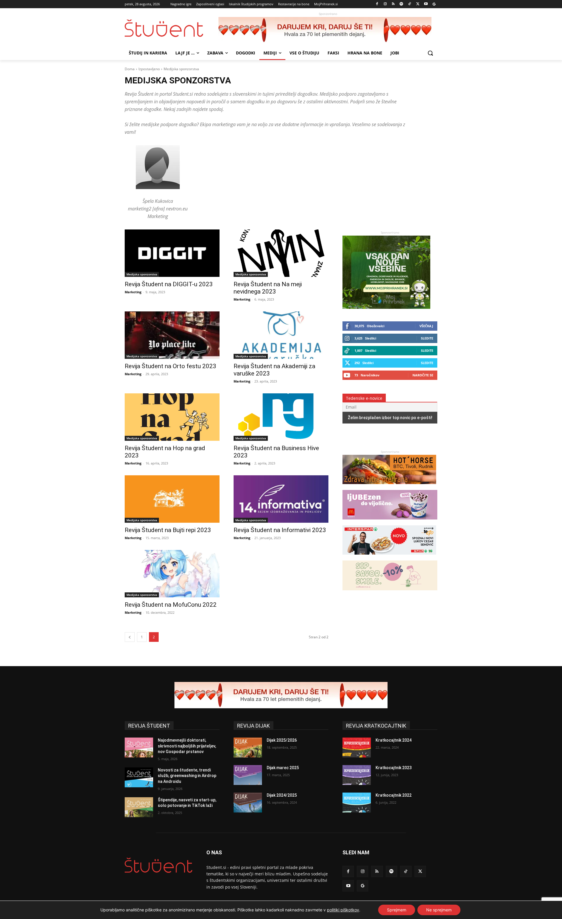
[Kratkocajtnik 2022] (356, 802)
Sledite (427, 338)
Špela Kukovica (158, 201)
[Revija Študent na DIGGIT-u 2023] (172, 253)
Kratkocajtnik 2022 (394, 795)
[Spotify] (401, 4)
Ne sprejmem (439, 909)
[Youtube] (425, 4)
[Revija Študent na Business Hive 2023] (281, 417)
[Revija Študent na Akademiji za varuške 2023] (281, 335)
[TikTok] (409, 4)
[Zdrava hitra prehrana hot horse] (389, 487)
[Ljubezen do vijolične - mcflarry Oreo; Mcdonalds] (389, 522)
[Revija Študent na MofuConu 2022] (172, 573)
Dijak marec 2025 (283, 767)
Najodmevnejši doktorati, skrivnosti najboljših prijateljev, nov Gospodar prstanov (187, 746)
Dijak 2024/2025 (282, 795)
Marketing (133, 292)
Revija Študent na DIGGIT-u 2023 (169, 284)
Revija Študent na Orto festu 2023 (170, 366)
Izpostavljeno (149, 68)
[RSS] (393, 4)
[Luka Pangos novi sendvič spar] (389, 557)
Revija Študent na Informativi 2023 (280, 530)
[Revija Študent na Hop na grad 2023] (172, 417)
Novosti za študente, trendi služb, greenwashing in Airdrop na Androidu (187, 776)
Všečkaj (426, 326)
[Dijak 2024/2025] (248, 802)
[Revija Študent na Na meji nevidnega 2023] (281, 253)
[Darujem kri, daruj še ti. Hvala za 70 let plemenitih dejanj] (327, 30)
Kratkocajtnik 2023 (394, 767)
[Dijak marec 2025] (248, 775)
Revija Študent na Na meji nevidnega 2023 (268, 288)
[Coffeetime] (389, 593)
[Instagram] (385, 4)
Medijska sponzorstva (141, 274)
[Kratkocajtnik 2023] (356, 775)
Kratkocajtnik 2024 (394, 740)
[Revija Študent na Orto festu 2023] (172, 335)
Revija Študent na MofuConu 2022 (171, 604)
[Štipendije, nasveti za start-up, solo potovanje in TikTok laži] (139, 807)
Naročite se (422, 375)
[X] (417, 4)
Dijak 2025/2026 (282, 740)
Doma (130, 68)
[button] (430, 53)
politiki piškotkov (343, 909)
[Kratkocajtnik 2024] (356, 747)
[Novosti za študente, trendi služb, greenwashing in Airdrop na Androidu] (139, 777)
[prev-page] (130, 637)
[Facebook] (377, 4)
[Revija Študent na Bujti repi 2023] (172, 499)
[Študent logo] (171, 28)
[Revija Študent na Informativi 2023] (281, 499)
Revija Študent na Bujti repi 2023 (168, 530)
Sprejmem (396, 909)
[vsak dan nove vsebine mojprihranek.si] (386, 307)
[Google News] (434, 4)
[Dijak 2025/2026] (248, 747)
